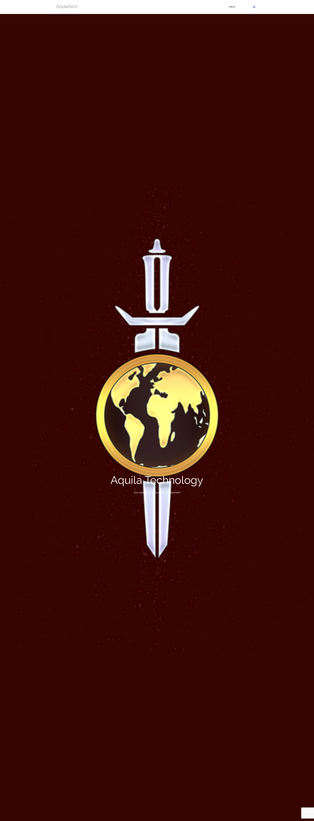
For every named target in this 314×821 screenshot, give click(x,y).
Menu (232, 6)
